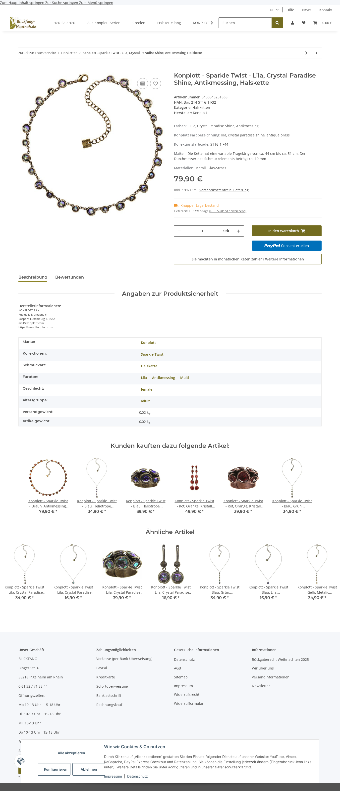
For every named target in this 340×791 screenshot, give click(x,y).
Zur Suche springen (62, 2)
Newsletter (261, 685)
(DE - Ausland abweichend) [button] (227, 211)
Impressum (113, 776)
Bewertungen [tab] (69, 277)
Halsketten (201, 107)
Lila (144, 377)
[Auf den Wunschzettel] (155, 83)
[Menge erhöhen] (238, 231)
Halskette (149, 366)
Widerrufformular (189, 703)
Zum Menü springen (96, 2)
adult (145, 401)
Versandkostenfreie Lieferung (224, 190)
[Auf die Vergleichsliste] (142, 83)
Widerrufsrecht (186, 694)
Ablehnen (89, 769)
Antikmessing (163, 377)
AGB (177, 668)
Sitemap (181, 677)
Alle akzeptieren (71, 753)
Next (328, 577)
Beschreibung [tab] (32, 277)
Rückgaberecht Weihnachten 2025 (280, 659)
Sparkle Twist (152, 354)
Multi (184, 377)
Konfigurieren (55, 769)
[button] (292, 22)
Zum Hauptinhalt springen (22, 2)
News (306, 9)
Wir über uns (263, 668)
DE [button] (272, 9)
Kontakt (325, 9)
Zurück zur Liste (30, 52)
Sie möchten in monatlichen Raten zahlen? (248, 259)
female (146, 389)
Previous (12, 577)
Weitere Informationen (284, 259)
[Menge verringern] (179, 231)
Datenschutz (137, 776)
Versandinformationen (270, 677)
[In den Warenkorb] (22, 69)
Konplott (148, 342)
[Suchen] (277, 22)
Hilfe (290, 9)
